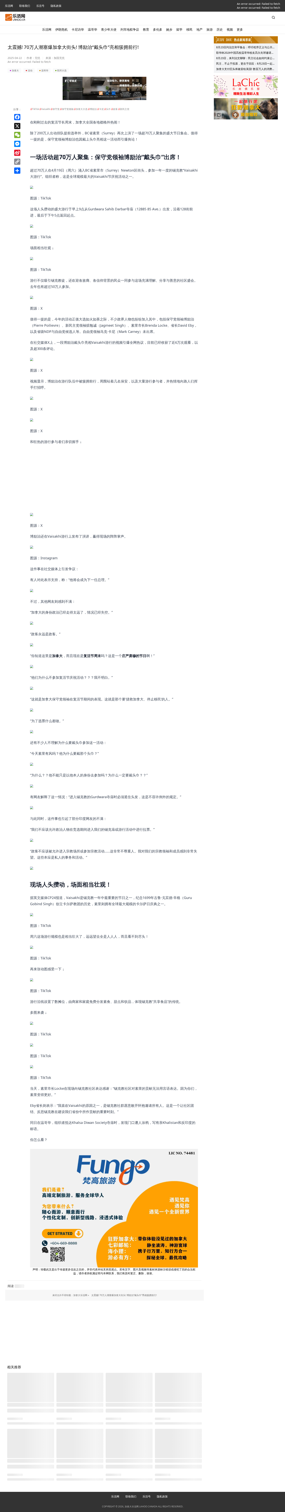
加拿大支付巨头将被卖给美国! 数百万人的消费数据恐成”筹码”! (245, 69)
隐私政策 (56, 6)
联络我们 (24, 6)
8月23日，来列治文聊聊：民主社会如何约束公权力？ (245, 58)
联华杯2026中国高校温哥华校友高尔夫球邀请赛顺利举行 (245, 53)
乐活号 (40, 6)
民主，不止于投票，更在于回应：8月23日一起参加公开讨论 (245, 64)
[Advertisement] (114, 472)
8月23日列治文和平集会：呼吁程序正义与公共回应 (245, 47)
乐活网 (9, 6)
